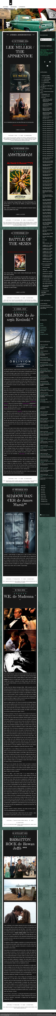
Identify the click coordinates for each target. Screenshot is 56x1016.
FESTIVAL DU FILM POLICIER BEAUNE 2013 (48, 168)
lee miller (8, 137)
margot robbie (33, 222)
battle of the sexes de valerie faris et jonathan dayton (19, 300)
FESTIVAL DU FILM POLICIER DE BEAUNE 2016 (48, 184)
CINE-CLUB (45, 269)
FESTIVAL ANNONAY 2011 (48, 128)
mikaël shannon (26, 224)
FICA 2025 (45, 239)
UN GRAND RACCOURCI (45, 364)
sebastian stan (28, 139)
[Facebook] (44, 62)
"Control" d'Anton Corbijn (20, 932)
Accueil (5, 6)
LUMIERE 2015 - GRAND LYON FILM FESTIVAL (47, 246)
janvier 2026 (43, 497)
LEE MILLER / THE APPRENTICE (20, 51)
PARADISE (42, 346)
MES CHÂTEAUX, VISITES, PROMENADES (48, 286)
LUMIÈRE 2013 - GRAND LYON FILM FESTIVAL (47, 256)
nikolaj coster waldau (24, 480)
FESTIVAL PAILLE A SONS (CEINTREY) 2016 (48, 234)
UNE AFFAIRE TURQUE (45, 370)
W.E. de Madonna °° (20, 598)
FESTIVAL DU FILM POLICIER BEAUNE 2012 (48, 165)
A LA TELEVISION (46, 265)
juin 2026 (43, 489)
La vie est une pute (45, 290)
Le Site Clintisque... (44, 303)
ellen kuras (13, 137)
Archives (14, 6)
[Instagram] (50, 62)
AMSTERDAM (20, 155)
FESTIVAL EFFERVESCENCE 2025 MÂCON (47, 213)
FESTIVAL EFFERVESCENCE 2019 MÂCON (47, 206)
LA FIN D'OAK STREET (45, 359)
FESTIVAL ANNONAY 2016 (48, 139)
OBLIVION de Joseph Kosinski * (20, 317)
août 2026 (43, 485)
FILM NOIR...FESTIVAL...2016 (47, 242)
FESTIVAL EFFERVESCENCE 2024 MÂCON (47, 210)
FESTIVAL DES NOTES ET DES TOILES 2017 (48, 158)
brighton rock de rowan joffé (13, 1007)
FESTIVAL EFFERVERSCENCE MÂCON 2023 (47, 203)
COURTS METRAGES (45, 96)
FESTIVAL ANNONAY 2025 (48, 155)
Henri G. (41, 426)
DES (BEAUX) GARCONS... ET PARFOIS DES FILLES (48, 276)
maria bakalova (17, 140)
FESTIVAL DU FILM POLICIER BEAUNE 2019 (48, 175)
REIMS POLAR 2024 (47, 261)
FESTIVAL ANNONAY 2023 (48, 151)
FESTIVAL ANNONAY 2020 (48, 147)
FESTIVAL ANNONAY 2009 (48, 124)
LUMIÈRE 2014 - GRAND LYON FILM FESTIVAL (47, 259)
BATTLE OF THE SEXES (20, 241)
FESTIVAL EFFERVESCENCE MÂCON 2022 (47, 220)
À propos (22, 6)
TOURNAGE (45, 288)
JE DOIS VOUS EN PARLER (46, 263)
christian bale (26, 222)
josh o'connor (24, 138)
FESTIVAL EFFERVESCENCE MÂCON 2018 (47, 216)
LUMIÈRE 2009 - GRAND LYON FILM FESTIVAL (47, 252)
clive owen (22, 581)
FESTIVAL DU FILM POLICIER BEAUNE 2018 (48, 171)
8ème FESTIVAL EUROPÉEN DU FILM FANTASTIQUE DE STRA (47, 109)
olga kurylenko (26, 481)
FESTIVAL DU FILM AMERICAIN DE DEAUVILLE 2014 (48, 162)
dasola (41, 419)
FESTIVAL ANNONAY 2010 (48, 126)
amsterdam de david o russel (12, 222)
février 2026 (43, 496)
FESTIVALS (43, 97)
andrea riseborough (31, 137)
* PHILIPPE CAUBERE (45, 75)
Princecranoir (42, 439)
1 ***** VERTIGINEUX (16, 220)
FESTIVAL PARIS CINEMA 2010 (48, 237)
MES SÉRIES (43, 292)
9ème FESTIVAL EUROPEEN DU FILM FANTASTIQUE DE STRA (47, 113)
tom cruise (32, 480)
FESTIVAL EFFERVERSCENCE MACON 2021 (47, 200)
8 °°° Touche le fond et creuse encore (46, 92)
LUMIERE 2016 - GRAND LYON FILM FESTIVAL (47, 249)
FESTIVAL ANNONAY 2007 (48, 120)
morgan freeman (19, 481)
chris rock (9, 224)
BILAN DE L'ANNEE (46, 267)
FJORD (41, 352)
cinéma (18, 137)
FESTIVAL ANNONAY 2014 (48, 134)
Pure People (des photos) (45, 305)
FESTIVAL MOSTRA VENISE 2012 (47, 227)
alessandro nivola (18, 223)
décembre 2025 (44, 499)
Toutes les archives (45, 504)
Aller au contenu (5, 1)
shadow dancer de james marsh (13, 581)
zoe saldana (16, 225)
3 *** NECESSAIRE (15, 297)
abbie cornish (17, 824)
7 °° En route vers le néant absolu (20, 820)
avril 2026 (43, 492)
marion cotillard (32, 138)
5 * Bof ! (15, 135)
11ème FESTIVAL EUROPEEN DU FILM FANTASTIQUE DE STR (48, 104)
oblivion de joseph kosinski (12, 480)
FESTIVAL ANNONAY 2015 (48, 136)
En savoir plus (6, 1014)
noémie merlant (8, 139)
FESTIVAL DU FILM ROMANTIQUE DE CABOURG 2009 (48, 196)
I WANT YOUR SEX (44, 389)
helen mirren (31, 1007)
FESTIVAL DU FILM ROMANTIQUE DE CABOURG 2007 (48, 191)
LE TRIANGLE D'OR (44, 383)
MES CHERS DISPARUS (47, 283)
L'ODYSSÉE (42, 400)
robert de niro (22, 225)
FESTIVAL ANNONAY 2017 (48, 141)
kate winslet (23, 137)
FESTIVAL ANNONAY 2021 (48, 149)
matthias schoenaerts (17, 224)
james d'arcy (33, 824)
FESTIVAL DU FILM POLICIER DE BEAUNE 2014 (48, 178)
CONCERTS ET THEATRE (48, 271)
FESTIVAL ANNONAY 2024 (48, 153)
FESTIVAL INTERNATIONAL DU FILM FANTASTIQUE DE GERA (47, 223)
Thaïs (41, 468)
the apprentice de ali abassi (18, 139)
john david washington (8, 223)
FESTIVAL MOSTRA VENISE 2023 (47, 231)
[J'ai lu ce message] (54, 1013)
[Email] (10, 2)
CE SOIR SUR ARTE (44, 376)
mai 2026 (43, 490)
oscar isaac (20, 825)
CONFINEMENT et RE (45, 94)
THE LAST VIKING (44, 394)
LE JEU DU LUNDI (46, 279)
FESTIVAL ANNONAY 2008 (48, 122)
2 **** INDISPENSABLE (46, 79)
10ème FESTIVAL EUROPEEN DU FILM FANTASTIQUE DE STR (48, 100)
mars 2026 (43, 494)
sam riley (22, 1007)
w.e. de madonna (10, 824)
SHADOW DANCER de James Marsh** (20, 500)
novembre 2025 (44, 501)
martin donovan (26, 140)
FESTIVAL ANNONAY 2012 (48, 130)
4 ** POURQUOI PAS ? (16, 578)
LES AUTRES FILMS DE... (47, 281)
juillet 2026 (43, 487)
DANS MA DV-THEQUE (47, 273)
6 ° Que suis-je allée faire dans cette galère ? (47, 86)
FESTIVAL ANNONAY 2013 (48, 132)
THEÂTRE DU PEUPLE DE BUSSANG (45, 295)
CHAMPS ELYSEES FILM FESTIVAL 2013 (47, 117)
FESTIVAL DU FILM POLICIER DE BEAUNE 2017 (48, 188)
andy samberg (6, 138)
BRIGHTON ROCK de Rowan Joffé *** (20, 843)
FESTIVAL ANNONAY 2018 (48, 143)
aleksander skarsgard (15, 138)
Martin (41, 413)
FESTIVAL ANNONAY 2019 (48, 145)
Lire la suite (20, 129)
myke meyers (33, 224)
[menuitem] (5, 7)
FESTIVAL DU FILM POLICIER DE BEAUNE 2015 (48, 181)
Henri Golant (43, 330)
